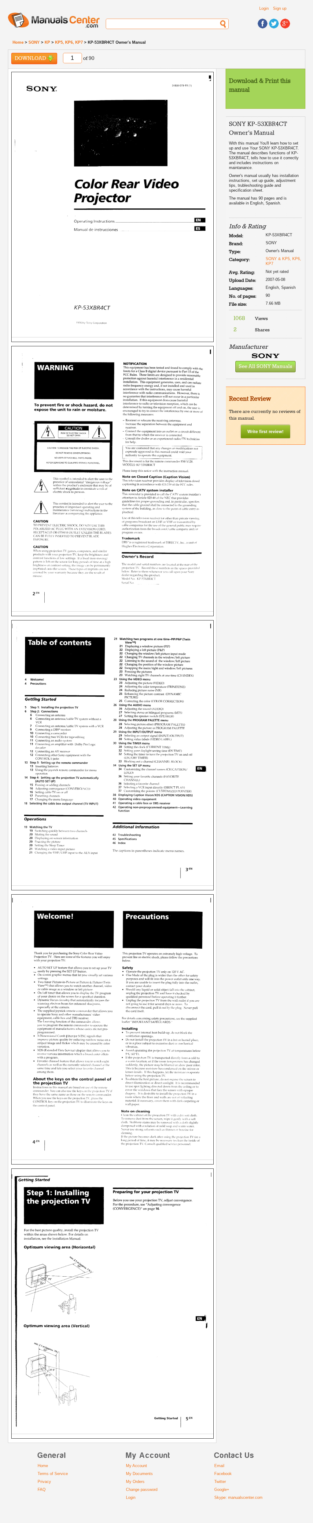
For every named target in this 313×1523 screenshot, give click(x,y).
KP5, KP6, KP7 (69, 42)
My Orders (135, 1481)
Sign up (279, 8)
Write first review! (265, 431)
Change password (141, 1489)
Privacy (44, 1481)
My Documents (139, 1473)
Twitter (220, 1481)
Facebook (223, 1473)
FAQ (42, 1489)
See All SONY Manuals (265, 366)
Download (31, 58)
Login (264, 8)
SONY (34, 42)
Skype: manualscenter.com (238, 1497)
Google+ (221, 1489)
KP (47, 42)
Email (219, 1465)
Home (18, 42)
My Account (136, 1465)
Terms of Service (53, 1473)
